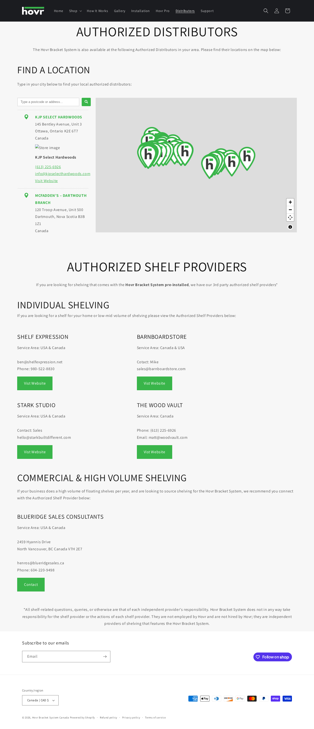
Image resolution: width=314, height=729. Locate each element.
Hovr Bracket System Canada (50, 717)
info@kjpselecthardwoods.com (62, 173)
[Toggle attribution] (290, 227)
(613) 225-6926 (48, 166)
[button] (75, 11)
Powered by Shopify (82, 717)
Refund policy (108, 717)
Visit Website (46, 180)
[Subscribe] (104, 656)
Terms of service (155, 717)
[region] (196, 165)
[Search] (86, 102)
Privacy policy (131, 717)
